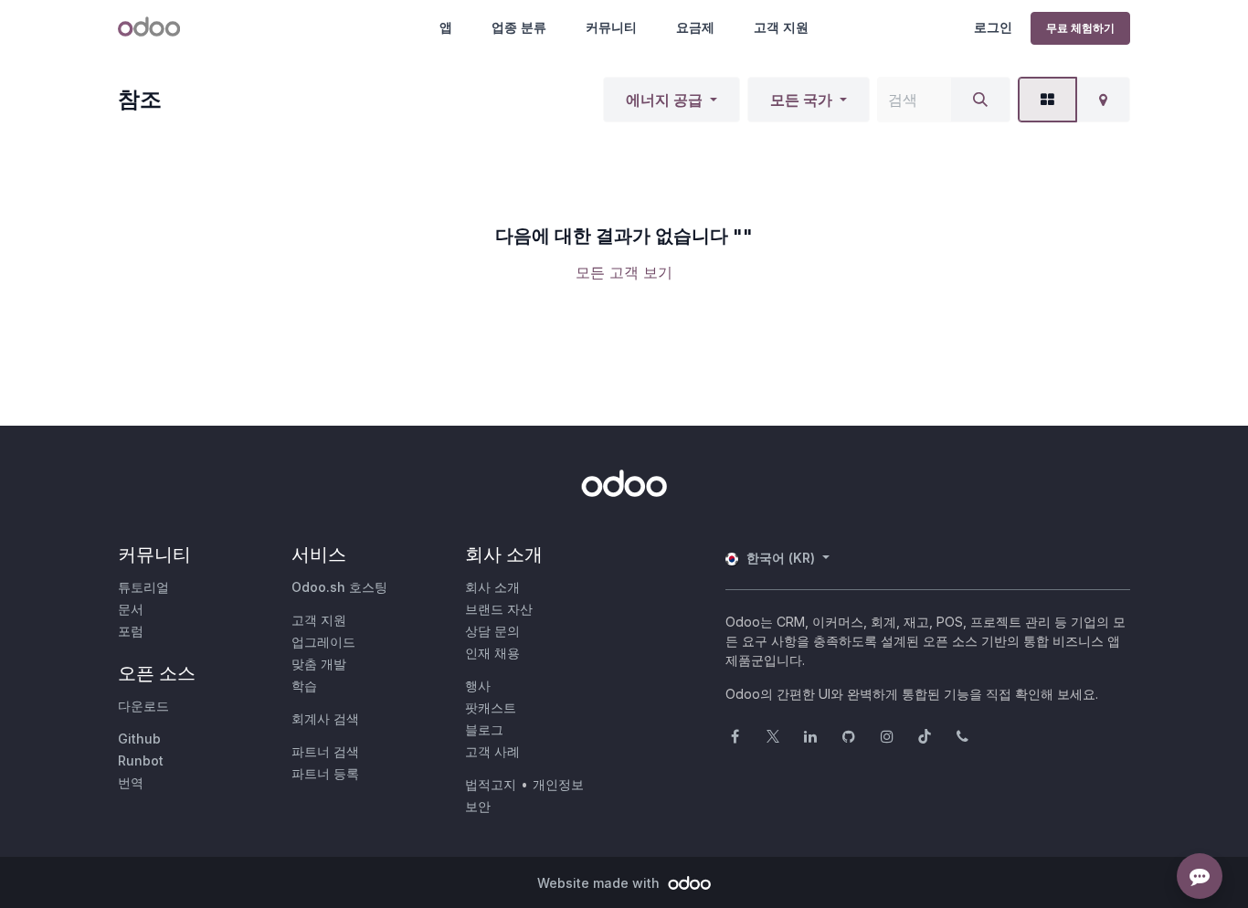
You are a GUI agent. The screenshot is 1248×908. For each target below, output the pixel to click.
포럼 (130, 631)
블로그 (484, 729)
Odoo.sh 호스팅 (339, 587)
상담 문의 (492, 631)
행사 (478, 685)
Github (139, 738)
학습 (304, 685)
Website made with (600, 883)
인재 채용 (492, 652)
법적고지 (490, 784)
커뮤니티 (611, 27)
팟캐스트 (490, 707)
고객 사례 (492, 751)
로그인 (993, 27)
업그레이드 (323, 641)
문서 (130, 609)
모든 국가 (801, 99)
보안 (478, 806)
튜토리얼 (143, 587)
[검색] (980, 99)
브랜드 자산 (499, 609)
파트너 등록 (325, 773)
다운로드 (143, 705)
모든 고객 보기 (624, 272)
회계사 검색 (325, 718)
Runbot (141, 760)
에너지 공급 (664, 99)
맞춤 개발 (318, 663)
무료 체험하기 (1080, 28)
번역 (130, 782)
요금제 (695, 27)
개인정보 (558, 784)
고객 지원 (781, 27)
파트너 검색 (325, 751)
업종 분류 (519, 27)
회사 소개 (492, 587)
